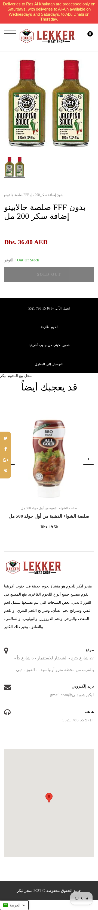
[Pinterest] (5, 471)
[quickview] (57, 496)
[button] (14, 905)
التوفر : (10, 260)
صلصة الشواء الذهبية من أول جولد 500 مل (49, 516)
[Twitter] (5, 438)
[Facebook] (5, 449)
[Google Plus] (5, 460)
